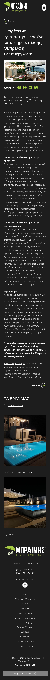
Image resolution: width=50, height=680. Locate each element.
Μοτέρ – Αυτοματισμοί (25, 618)
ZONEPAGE (30, 665)
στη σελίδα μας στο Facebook (27, 373)
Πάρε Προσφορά (22, 673)
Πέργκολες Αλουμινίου (25, 599)
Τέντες (25, 594)
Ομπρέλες (25, 631)
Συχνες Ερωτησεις (25, 646)
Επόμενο (36, 385)
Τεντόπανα (25, 608)
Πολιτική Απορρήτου (25, 641)
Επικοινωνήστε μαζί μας (15, 363)
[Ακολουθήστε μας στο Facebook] (25, 587)
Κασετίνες (25, 603)
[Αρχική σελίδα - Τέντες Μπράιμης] (16, 7)
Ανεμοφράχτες (25, 622)
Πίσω (12, 21)
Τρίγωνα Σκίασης (25, 627)
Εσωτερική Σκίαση (25, 636)
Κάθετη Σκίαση (25, 612)
